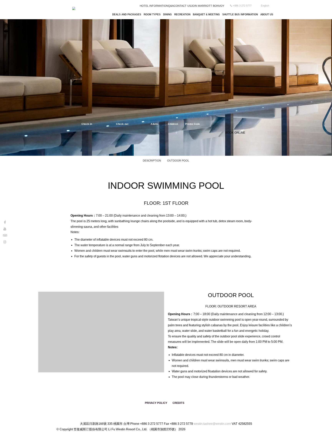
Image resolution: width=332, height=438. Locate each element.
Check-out (122, 124)
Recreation (182, 14)
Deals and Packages (126, 14)
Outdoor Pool (178, 160)
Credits (178, 402)
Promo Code (192, 124)
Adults (155, 124)
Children (173, 124)
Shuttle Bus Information (240, 14)
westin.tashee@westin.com (212, 423)
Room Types (152, 14)
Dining (167, 14)
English (265, 5)
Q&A (171, 5)
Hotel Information (154, 5)
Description (152, 160)
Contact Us (182, 5)
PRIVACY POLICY (156, 402)
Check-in (86, 124)
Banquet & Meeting (206, 14)
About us (266, 14)
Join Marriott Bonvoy (207, 5)
